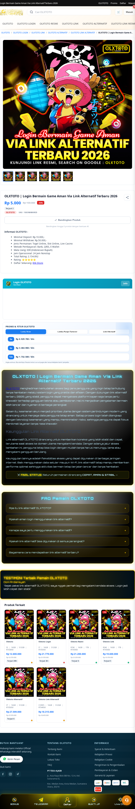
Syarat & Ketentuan (105, 749)
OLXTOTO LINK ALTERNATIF (83, 32)
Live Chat (120, 804)
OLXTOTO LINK (70, 23)
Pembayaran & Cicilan (106, 770)
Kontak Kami (54, 754)
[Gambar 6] (68, 176)
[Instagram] (10, 774)
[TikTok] (18, 774)
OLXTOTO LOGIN (26, 23)
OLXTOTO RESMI (49, 23)
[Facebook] (3, 774)
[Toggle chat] (127, 800)
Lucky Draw (26, 332)
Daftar (123, 3)
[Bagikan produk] (127, 197)
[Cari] (31, 12)
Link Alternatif (109, 332)
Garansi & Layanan (105, 775)
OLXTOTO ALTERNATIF (95, 23)
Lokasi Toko (54, 759)
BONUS (14, 804)
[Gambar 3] (32, 176)
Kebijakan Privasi (103, 754)
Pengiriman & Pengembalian (110, 764)
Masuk (131, 3)
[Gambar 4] (44, 176)
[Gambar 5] (56, 176)
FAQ (50, 764)
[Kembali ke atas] (127, 792)
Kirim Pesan (14, 759)
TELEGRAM (41, 804)
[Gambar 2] (20, 176)
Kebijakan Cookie (103, 759)
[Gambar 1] (8, 176)
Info (125, 283)
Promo (114, 3)
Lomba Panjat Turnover (67, 332)
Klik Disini (38, 263)
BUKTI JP (94, 804)
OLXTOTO (103, 3)
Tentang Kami (55, 749)
